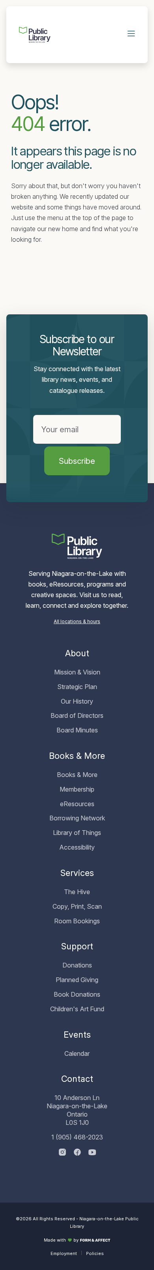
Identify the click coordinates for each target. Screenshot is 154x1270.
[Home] (35, 35)
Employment (64, 1253)
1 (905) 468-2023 (77, 1137)
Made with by (61, 1240)
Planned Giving (77, 980)
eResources (77, 804)
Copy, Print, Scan (77, 906)
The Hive (77, 892)
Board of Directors (77, 715)
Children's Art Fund (77, 1009)
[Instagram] (62, 1153)
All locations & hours (77, 621)
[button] (132, 35)
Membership (77, 789)
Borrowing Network (77, 818)
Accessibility (77, 847)
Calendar (77, 1053)
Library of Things (77, 833)
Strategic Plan (77, 687)
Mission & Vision (77, 672)
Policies (95, 1253)
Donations (77, 965)
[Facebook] (77, 1153)
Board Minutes (77, 730)
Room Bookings (77, 921)
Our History (77, 701)
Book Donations (77, 994)
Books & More (77, 775)
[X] (92, 1153)
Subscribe (77, 461)
